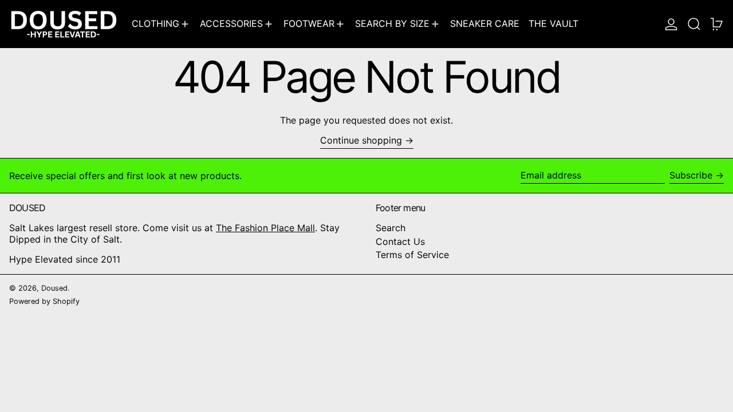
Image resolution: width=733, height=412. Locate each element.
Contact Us (400, 241)
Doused (54, 288)
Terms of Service (412, 254)
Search (390, 227)
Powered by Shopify (44, 301)
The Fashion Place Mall (265, 227)
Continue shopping (361, 140)
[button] (694, 23)
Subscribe (690, 175)
